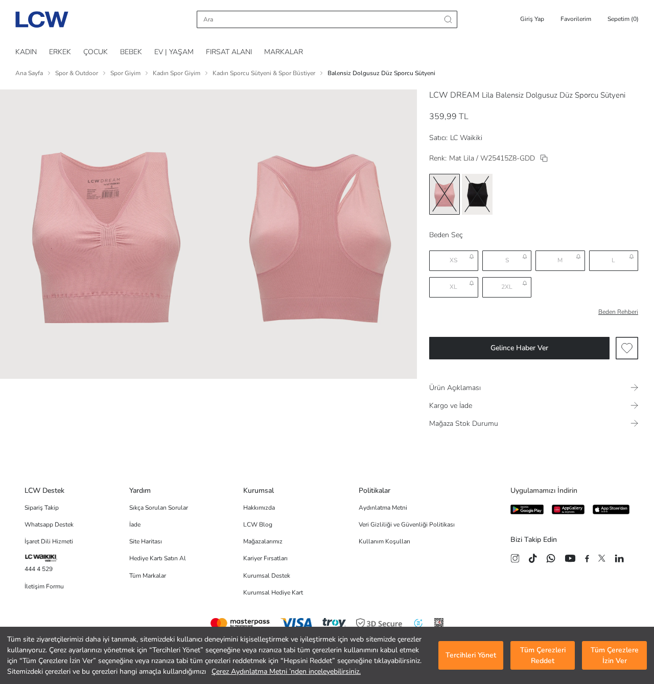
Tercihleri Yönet (471, 655)
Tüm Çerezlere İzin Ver (615, 655)
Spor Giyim (125, 73)
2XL (506, 287)
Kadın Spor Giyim (176, 73)
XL (453, 287)
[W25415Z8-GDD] (544, 158)
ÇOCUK (95, 52)
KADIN (26, 52)
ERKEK (60, 52)
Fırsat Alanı (229, 52)
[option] (444, 194)
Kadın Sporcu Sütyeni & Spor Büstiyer (264, 73)
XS (453, 260)
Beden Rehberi (618, 312)
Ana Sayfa (29, 73)
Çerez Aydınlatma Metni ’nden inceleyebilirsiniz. (286, 671)
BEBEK (131, 52)
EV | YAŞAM (174, 52)
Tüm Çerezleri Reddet (543, 655)
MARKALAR (283, 52)
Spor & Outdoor (76, 73)
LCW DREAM (454, 95)
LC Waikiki (466, 138)
